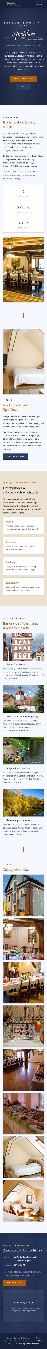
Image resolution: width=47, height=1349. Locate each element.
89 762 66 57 (19, 1265)
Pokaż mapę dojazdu (23, 1303)
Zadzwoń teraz (14, 1283)
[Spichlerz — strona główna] (11, 4)
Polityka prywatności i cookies (27, 1344)
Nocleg (23, 87)
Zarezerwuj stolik (23, 79)
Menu (40, 4)
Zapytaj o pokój (15, 456)
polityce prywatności (28, 1311)
